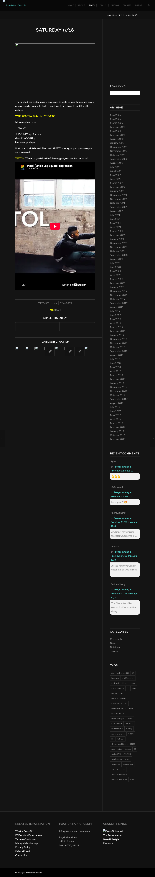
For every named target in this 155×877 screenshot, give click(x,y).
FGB (121, 693)
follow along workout (119, 703)
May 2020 (115, 270)
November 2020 (118, 246)
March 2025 (116, 122)
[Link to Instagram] (133, 872)
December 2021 (118, 194)
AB (112, 673)
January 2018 (117, 383)
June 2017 (115, 411)
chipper (125, 683)
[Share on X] (28, 326)
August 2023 (116, 138)
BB (133, 673)
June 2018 (115, 363)
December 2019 (118, 290)
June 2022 (115, 170)
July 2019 (115, 310)
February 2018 (117, 378)
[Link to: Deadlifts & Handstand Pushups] (89, 351)
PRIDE (132, 744)
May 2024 (115, 130)
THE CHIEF (115, 769)
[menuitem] (71, 5)
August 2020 (116, 258)
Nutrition (115, 647)
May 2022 (115, 174)
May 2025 (115, 118)
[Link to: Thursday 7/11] (79, 351)
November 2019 (118, 294)
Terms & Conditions (25, 839)
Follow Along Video (118, 698)
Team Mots (115, 764)
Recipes (128, 749)
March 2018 (116, 375)
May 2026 (115, 114)
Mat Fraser (129, 724)
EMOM (114, 693)
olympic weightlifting (119, 744)
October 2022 (117, 154)
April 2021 (115, 226)
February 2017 (117, 427)
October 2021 (117, 202)
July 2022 (115, 166)
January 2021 (117, 238)
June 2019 (115, 315)
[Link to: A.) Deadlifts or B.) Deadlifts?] (30, 351)
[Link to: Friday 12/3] (50, 351)
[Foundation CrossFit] (14, 5)
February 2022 (117, 186)
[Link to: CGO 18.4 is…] (20, 351)
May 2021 (115, 222)
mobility (129, 729)
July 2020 (115, 263)
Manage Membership (26, 843)
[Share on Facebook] (19, 326)
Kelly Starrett (116, 724)
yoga (132, 779)
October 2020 (117, 250)
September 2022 (118, 158)
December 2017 (118, 387)
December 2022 (118, 146)
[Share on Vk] (72, 326)
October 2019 (117, 298)
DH (128, 688)
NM (112, 739)
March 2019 (116, 326)
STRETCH (127, 754)
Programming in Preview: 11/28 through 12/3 (124, 521)
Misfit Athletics (117, 729)
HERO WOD (115, 713)
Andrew (67, 303)
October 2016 (117, 435)
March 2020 (116, 278)
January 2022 (117, 190)
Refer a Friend (22, 851)
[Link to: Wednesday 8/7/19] (40, 351)
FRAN (131, 708)
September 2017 (118, 398)
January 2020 (117, 286)
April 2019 (115, 323)
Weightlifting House (119, 779)
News (113, 642)
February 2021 (117, 234)
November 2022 (118, 150)
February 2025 (117, 126)
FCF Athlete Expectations (28, 835)
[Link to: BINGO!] (60, 351)
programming (116, 749)
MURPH (131, 734)
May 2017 (115, 415)
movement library (118, 734)
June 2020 (115, 266)
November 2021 (118, 198)
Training (114, 650)
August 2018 (116, 355)
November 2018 (118, 343)
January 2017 (117, 431)
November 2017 (118, 391)
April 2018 (115, 371)
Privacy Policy (22, 847)
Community (116, 638)
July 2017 (115, 407)
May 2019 (115, 318)
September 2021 (118, 206)
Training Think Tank (119, 774)
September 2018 (118, 351)
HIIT (125, 713)
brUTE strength (128, 678)
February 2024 (117, 134)
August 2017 (116, 403)
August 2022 (116, 162)
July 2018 (115, 358)
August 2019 (116, 306)
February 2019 (117, 330)
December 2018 (118, 338)
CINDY (133, 683)
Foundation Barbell (118, 708)
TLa (123, 769)
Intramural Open (117, 719)
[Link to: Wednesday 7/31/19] (69, 351)
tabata (127, 759)
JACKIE (130, 719)
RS (135, 749)
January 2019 (117, 335)
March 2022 (116, 182)
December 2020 (118, 242)
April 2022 (115, 178)
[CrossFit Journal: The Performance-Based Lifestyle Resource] (114, 843)
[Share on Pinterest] (46, 326)
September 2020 (118, 254)
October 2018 (117, 346)
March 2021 (116, 230)
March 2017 (116, 423)
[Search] (149, 5)
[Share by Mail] (90, 326)
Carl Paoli (115, 683)
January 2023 (117, 142)
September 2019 (118, 303)
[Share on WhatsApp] (37, 326)
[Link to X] (137, 872)
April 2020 (115, 274)
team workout (128, 764)
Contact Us (21, 855)
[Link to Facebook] (128, 872)
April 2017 (115, 419)
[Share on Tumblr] (64, 326)
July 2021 (115, 214)
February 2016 (117, 439)
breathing (115, 678)
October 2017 (117, 395)
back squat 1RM (123, 673)
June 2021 (115, 218)
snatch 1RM (116, 754)
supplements (116, 759)
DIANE (58, 310)
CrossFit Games (117, 688)
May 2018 (115, 367)
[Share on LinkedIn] (55, 326)
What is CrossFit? (24, 831)
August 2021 (116, 210)
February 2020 (117, 283)
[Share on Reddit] (81, 326)
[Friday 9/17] (2, 438)
